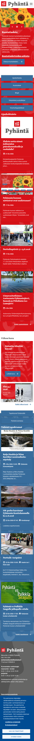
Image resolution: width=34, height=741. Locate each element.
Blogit (17, 93)
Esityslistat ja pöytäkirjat (17, 100)
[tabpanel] (17, 220)
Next (21, 27)
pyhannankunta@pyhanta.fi (11, 660)
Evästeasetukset (11, 725)
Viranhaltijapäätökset (17, 108)
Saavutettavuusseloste (9, 694)
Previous (12, 27)
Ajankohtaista (17, 78)
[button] (17, 392)
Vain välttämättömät (16, 731)
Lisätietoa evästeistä (12, 722)
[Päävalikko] (31, 4)
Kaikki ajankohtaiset (21, 324)
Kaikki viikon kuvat (21, 404)
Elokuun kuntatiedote (11, 62)
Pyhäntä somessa (17, 421)
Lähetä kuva (11, 374)
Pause (17, 27)
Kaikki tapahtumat (22, 634)
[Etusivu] (15, 4)
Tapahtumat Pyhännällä (17, 413)
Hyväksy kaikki (16, 737)
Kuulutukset (17, 85)
